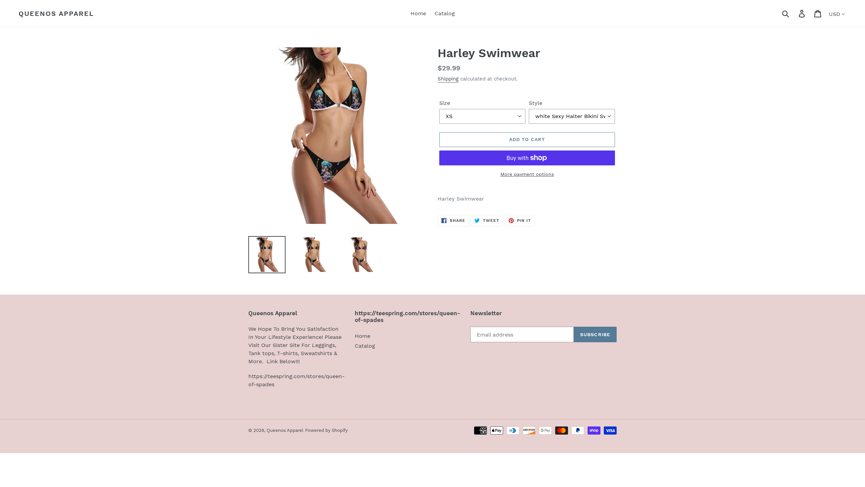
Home (362, 336)
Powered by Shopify (326, 430)
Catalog (365, 346)
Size (444, 103)
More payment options (527, 174)
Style (535, 103)
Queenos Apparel (56, 13)
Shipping (448, 79)
